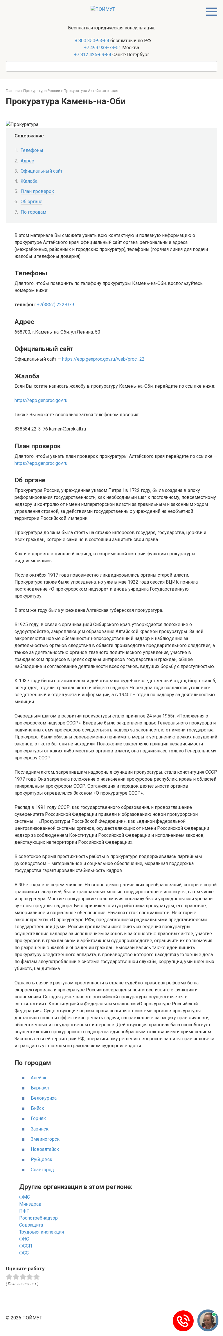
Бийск (37, 1108)
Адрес (27, 161)
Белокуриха (44, 1098)
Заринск (39, 1129)
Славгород (42, 1169)
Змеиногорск (45, 1139)
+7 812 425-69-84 (92, 54)
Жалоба (29, 181)
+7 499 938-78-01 (102, 47)
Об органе (31, 201)
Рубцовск (41, 1159)
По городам (33, 212)
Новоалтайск (45, 1149)
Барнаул (40, 1088)
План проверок (37, 191)
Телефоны (32, 150)
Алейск (38, 1077)
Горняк (38, 1118)
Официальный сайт (41, 171)
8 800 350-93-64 (91, 40)
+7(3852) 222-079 (55, 304)
